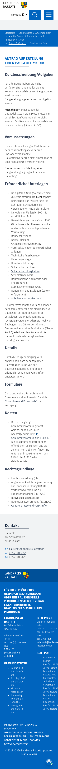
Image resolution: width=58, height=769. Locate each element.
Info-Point (11, 728)
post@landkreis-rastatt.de (12, 654)
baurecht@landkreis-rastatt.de (26, 548)
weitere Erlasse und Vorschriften (29, 505)
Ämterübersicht (43, 33)
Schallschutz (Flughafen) (25, 271)
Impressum (11, 724)
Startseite (10, 33)
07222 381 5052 (17, 553)
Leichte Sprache (39, 736)
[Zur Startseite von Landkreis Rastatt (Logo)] (14, 5)
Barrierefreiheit (15, 736)
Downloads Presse (16, 744)
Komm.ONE (30, 754)
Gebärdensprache (15, 740)
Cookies (35, 740)
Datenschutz (28, 724)
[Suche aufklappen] (35, 15)
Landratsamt (25, 33)
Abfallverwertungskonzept (26, 298)
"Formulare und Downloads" (21, 401)
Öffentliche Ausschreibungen (24, 732)
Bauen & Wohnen (17, 43)
